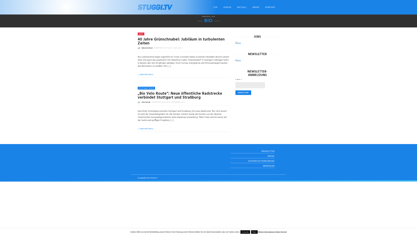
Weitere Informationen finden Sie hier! (272, 232)
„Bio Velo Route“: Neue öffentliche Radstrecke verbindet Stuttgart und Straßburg (180, 96)
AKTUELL (242, 7)
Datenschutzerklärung (261, 161)
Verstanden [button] (245, 232)
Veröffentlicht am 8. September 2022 (168, 102)
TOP (215, 7)
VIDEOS (227, 7)
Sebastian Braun (147, 48)
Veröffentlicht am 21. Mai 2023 (168, 48)
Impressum (268, 166)
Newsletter (267, 151)
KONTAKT (270, 7)
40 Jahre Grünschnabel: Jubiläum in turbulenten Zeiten (181, 41)
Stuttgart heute (146, 88)
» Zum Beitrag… (146, 74)
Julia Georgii (145, 102)
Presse (270, 156)
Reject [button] (254, 232)
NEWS (141, 34)
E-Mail (238, 80)
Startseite (206, 17)
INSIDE (255, 7)
